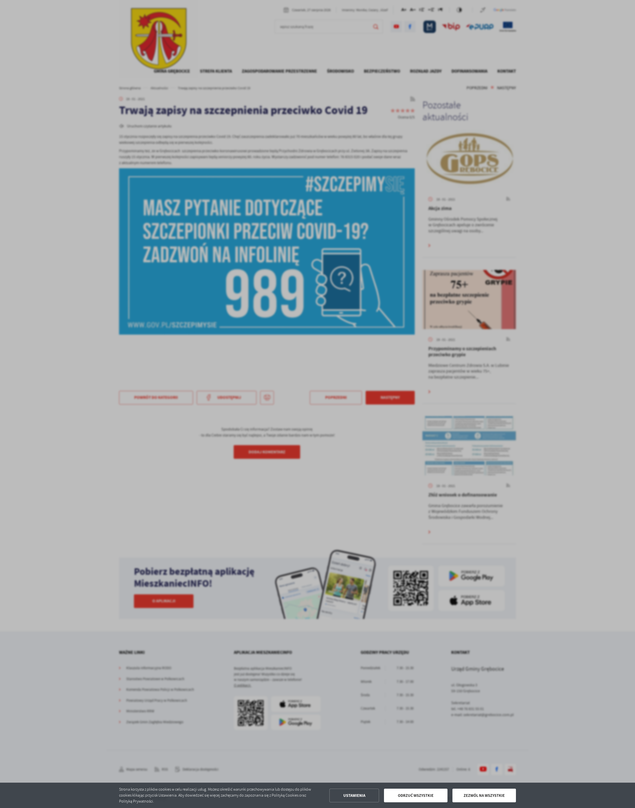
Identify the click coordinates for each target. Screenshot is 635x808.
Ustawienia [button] (354, 795)
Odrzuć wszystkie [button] (416, 795)
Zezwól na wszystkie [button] (484, 795)
